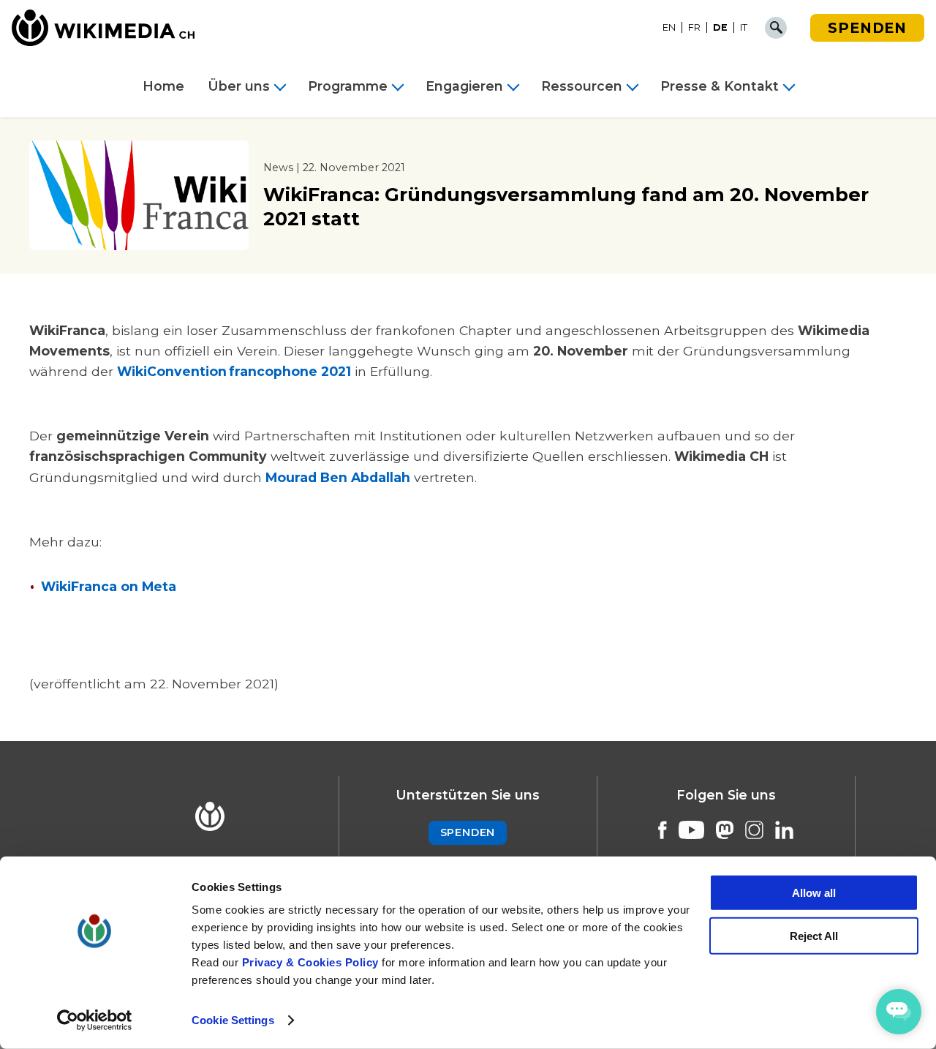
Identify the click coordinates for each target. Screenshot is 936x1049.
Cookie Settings (233, 1020)
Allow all (814, 893)
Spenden (867, 28)
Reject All (814, 936)
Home (163, 86)
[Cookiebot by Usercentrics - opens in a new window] (95, 1020)
